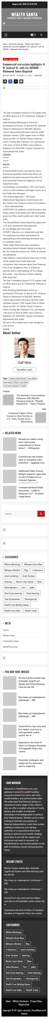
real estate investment (11, 385)
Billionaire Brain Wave (33, 564)
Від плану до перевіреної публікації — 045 (9, 699)
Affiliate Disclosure (20, 1001)
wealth (23, 385)
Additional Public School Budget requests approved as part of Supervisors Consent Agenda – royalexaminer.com (9, 476)
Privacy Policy (36, 1001)
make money (8, 382)
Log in (6, 630)
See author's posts (24, 369)
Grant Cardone (28, 576)
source (6, 329)
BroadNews (36, 1010)
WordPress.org (10, 647)
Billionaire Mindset (12, 570)
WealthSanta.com (24, 788)
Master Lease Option (10, 59)
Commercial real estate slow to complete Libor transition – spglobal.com (9, 460)
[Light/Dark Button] (33, 34)
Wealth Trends (31, 610)
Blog (26, 570)
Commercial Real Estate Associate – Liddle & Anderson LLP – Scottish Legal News (9, 492)
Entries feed (9, 635)
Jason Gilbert (32, 378)
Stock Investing (32, 593)
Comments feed (10, 641)
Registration (24, 1004)
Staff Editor (10, 75)
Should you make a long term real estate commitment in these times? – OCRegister (9, 444)
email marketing (11, 576)
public (32, 587)
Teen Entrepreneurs (12, 599)
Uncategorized (31, 599)
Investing (8, 581)
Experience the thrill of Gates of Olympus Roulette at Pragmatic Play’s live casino (9, 747)
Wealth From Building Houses (16, 604)
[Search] (41, 34)
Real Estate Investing (13, 593)
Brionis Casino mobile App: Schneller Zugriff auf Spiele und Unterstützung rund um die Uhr (9, 683)
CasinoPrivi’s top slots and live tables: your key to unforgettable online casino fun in (9, 731)
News (40, 581)
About (8, 1001)
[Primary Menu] (5, 35)
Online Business (10, 587)
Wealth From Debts (12, 610)
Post (23, 587)
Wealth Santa (24, 14)
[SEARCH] (41, 514)
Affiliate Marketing (12, 564)
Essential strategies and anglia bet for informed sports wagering (9, 763)
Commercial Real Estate (17, 378)
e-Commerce (37, 570)
